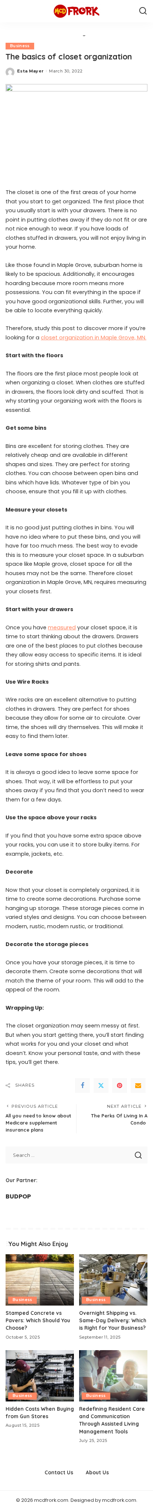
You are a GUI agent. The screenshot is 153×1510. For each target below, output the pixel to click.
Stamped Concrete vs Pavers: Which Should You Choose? (38, 1320)
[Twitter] (101, 1085)
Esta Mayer (30, 71)
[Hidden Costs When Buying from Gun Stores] (40, 1375)
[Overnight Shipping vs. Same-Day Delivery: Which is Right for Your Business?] (113, 1280)
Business (20, 45)
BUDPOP (18, 1196)
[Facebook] (82, 1085)
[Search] (143, 11)
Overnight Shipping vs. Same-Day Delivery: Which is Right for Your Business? (112, 1320)
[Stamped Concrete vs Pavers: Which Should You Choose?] (40, 1280)
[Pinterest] (119, 1085)
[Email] (138, 1085)
